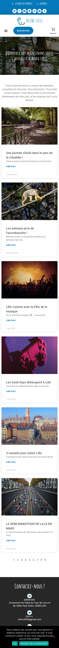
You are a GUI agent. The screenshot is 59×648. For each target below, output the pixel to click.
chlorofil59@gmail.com (29, 619)
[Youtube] (24, 11)
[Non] (54, 636)
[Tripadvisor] (34, 11)
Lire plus (11, 166)
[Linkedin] (29, 11)
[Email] (29, 612)
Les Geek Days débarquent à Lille (28, 382)
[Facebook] (14, 11)
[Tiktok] (44, 11)
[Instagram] (19, 11)
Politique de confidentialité (34, 643)
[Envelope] (39, 11)
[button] (5, 30)
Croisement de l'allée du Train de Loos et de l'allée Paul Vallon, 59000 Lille (29, 604)
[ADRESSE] (29, 596)
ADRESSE (29, 600)
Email (29, 616)
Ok (14, 643)
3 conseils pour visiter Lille (24, 453)
